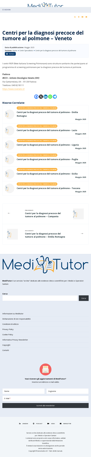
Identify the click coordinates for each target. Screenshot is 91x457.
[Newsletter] (86, 17)
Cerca (4, 293)
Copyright (6, 345)
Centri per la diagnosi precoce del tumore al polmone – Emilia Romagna (45, 235)
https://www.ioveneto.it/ (13, 89)
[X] (41, 97)
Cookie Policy (7, 334)
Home (14, 50)
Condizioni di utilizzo (10, 324)
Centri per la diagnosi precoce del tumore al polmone (55, 50)
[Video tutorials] (82, 17)
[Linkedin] (45, 97)
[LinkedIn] (75, 17)
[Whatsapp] (50, 97)
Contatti (5, 350)
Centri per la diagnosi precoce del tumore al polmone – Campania (43, 215)
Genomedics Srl (42, 451)
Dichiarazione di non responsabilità (16, 319)
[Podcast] (79, 17)
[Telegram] (55, 97)
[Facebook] (36, 97)
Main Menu (45, 10)
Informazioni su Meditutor (12, 313)
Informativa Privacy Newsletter (15, 340)
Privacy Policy (8, 329)
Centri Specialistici (26, 50)
